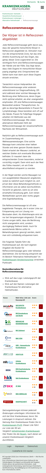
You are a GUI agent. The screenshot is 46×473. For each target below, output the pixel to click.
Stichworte (31, 2)
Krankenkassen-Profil (12, 425)
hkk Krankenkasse (22, 378)
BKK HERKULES (21, 394)
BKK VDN (19, 338)
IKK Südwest (20, 330)
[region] (23, 350)
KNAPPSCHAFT (21, 402)
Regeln (23, 434)
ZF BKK (18, 386)
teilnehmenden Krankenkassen (26, 431)
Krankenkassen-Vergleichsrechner (18, 259)
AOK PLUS (19, 354)
